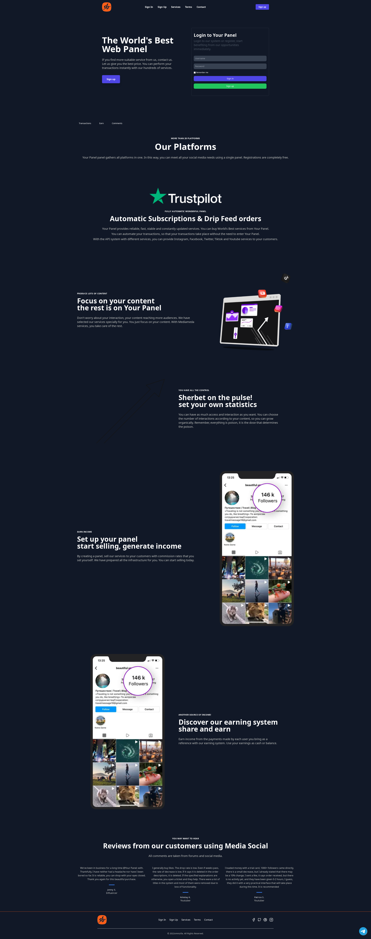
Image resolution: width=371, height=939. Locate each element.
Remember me (202, 72)
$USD (213, 7)
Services (175, 7)
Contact (201, 7)
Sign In (149, 7)
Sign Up (162, 7)
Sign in (230, 78)
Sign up (262, 7)
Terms (188, 7)
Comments (117, 123)
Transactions (85, 123)
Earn (101, 123)
